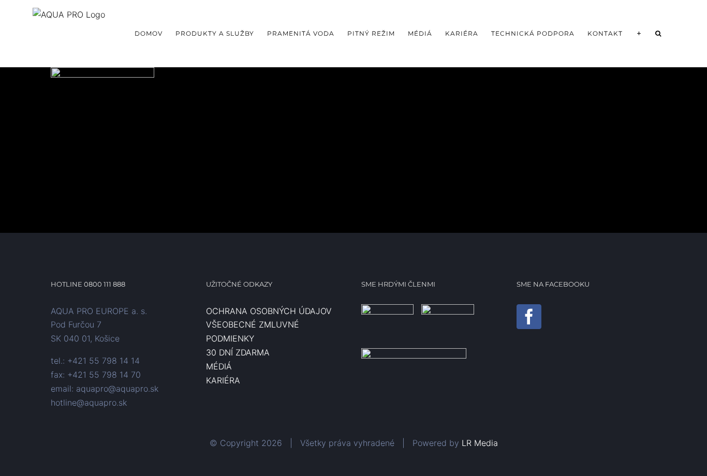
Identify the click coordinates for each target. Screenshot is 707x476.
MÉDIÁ (219, 366)
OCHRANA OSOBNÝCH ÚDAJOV (269, 311)
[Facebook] (529, 316)
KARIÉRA (223, 380)
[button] (658, 33)
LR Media (480, 443)
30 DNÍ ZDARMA (238, 352)
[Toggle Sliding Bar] (639, 33)
